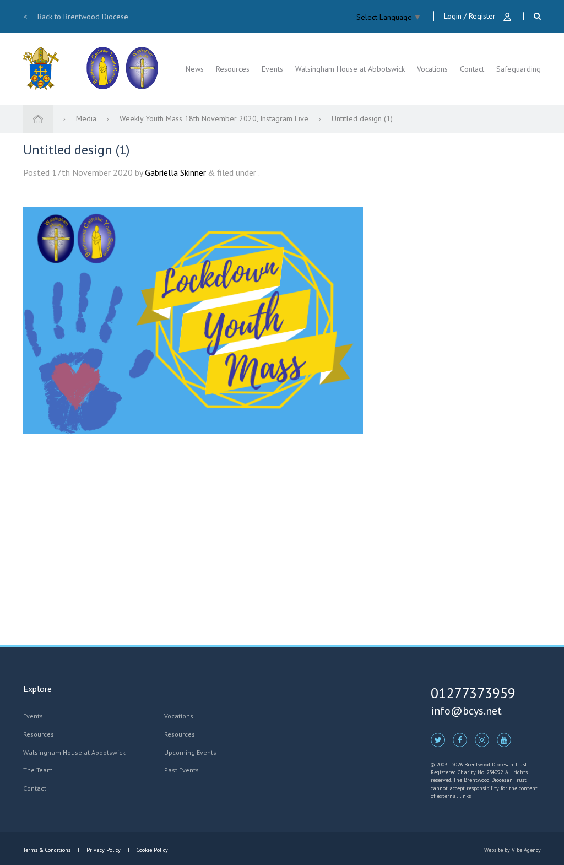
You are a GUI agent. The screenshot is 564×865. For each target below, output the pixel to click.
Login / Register (471, 16)
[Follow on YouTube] (504, 739)
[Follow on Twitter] (438, 739)
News (195, 69)
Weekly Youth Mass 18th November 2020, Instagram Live (215, 118)
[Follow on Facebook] (460, 739)
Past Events (181, 770)
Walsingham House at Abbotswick (350, 69)
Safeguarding (518, 69)
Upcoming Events (190, 752)
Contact (472, 69)
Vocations (432, 69)
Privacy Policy (103, 849)
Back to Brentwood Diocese (75, 16)
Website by (512, 849)
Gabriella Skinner (175, 172)
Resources (233, 69)
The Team (38, 770)
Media (87, 118)
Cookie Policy (151, 849)
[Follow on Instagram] (482, 739)
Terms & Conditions (47, 849)
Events (272, 69)
